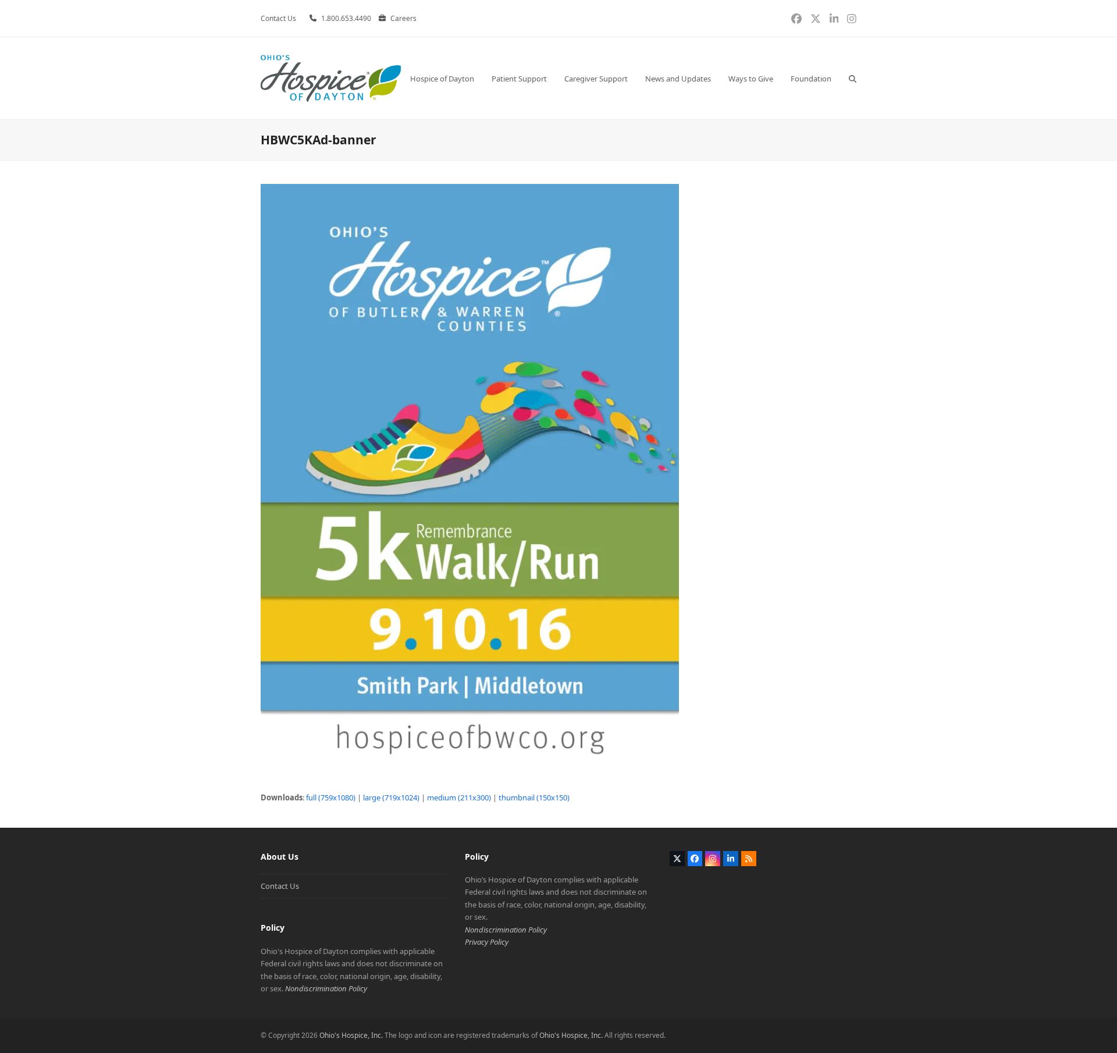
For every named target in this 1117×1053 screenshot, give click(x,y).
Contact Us (280, 886)
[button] (852, 78)
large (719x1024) (391, 797)
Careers (403, 18)
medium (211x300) (459, 797)
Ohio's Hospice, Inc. (351, 1035)
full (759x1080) (330, 797)
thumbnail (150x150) (534, 797)
